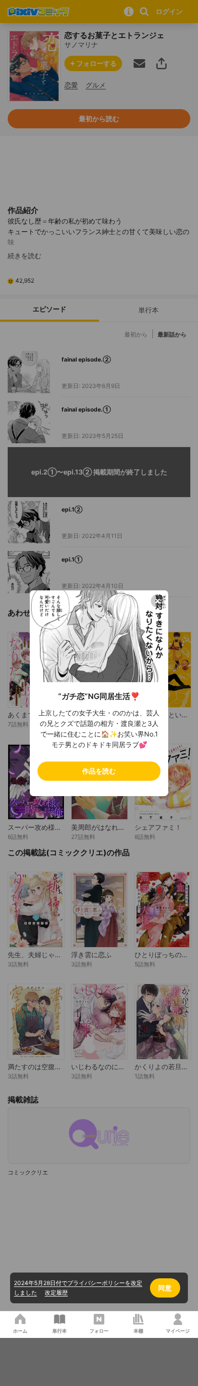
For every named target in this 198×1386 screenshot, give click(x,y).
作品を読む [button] (99, 771)
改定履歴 (56, 1292)
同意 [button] (165, 1288)
